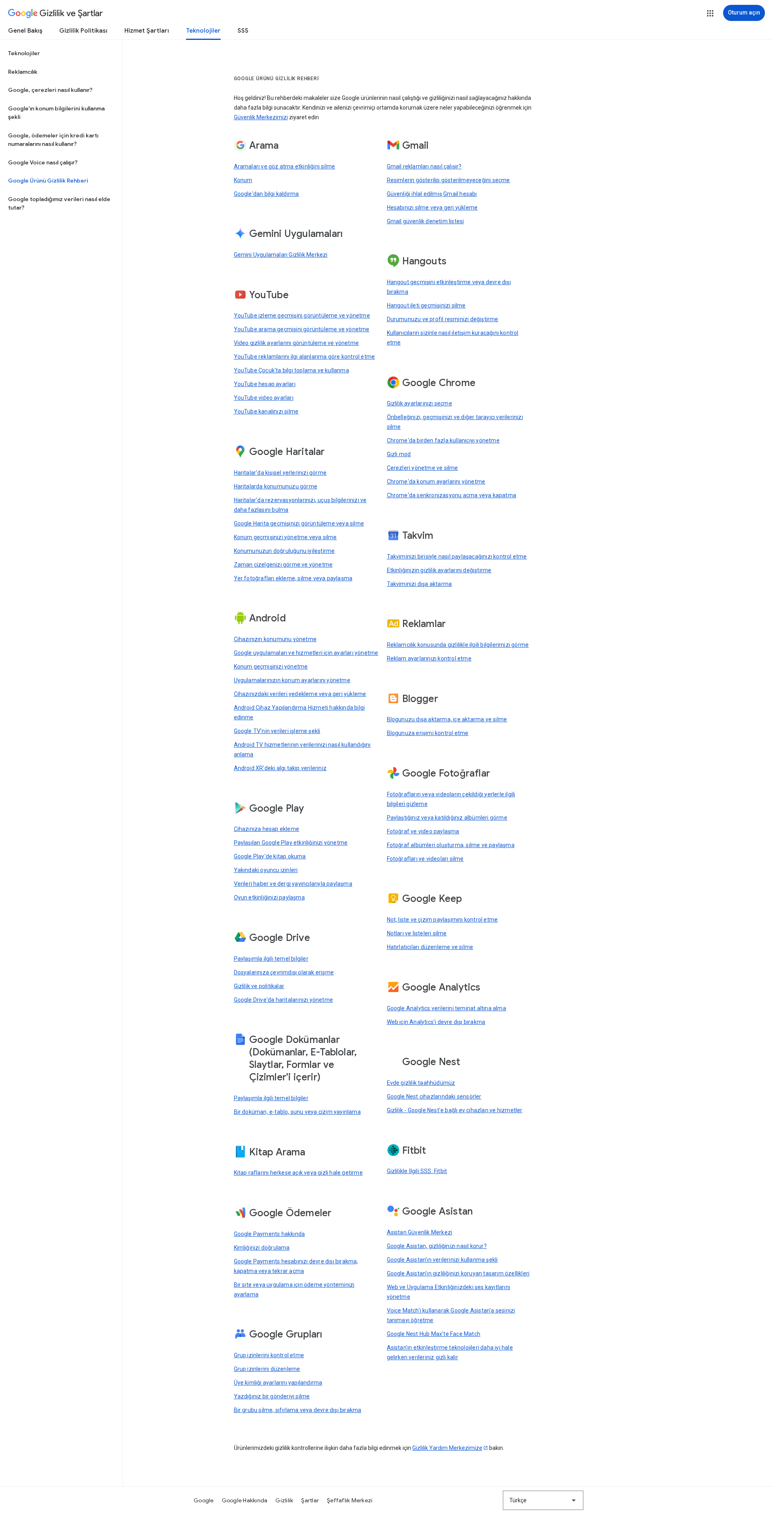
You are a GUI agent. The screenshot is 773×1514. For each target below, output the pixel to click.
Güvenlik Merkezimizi (261, 117)
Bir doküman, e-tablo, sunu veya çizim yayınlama (297, 1112)
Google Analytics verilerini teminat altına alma (446, 1008)
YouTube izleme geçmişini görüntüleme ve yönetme (302, 315)
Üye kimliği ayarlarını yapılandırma (278, 1382)
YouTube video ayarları (263, 398)
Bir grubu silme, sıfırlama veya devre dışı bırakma (298, 1410)
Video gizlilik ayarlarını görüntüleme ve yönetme (296, 343)
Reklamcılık (22, 71)
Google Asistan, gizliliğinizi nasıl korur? (437, 1246)
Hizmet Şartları (146, 30)
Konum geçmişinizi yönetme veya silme (285, 537)
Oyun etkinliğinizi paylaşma (269, 897)
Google (204, 1500)
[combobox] (543, 1500)
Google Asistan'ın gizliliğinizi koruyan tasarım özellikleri (458, 1273)
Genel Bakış (25, 30)
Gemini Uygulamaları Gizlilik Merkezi (281, 254)
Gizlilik (284, 1500)
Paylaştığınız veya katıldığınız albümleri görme (447, 817)
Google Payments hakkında (269, 1234)
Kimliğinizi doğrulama (262, 1247)
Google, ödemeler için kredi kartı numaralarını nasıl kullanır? (53, 140)
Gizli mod (399, 454)
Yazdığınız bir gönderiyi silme (272, 1396)
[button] (710, 13)
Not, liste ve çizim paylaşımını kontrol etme (442, 919)
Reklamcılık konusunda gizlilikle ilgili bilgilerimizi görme (458, 645)
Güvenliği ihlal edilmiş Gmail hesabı (432, 194)
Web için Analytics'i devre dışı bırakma (436, 1022)
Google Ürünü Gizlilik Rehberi (48, 180)
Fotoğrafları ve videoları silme (425, 859)
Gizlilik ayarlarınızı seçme (419, 403)
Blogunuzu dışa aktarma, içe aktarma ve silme (447, 719)
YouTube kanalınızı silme (266, 411)
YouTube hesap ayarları (265, 384)
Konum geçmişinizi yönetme (271, 666)
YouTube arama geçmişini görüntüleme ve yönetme (302, 329)
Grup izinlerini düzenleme (267, 1369)
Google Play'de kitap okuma (270, 856)
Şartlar (310, 1500)
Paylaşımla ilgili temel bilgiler (271, 958)
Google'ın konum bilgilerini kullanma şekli (56, 113)
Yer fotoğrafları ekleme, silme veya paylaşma (293, 578)
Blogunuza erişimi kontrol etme (428, 733)
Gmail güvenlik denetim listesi (425, 221)
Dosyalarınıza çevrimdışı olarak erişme (284, 972)
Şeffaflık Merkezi (349, 1500)
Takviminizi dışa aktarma (419, 584)
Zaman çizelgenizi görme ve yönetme (283, 564)
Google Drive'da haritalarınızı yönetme (283, 1000)
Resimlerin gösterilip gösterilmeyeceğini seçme (448, 180)
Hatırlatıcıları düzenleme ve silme (430, 947)
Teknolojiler (203, 30)
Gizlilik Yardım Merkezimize (447, 1448)
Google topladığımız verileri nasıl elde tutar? (59, 203)
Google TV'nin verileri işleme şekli (277, 731)
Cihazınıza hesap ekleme (267, 829)
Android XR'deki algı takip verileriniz (280, 768)
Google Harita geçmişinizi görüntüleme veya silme (299, 523)
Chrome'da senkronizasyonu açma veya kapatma (452, 495)
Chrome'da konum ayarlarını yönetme (436, 481)
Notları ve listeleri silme (417, 933)
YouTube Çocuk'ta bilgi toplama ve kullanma (291, 370)
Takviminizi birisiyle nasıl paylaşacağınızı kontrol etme (457, 556)
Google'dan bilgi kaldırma (266, 194)
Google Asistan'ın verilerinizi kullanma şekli (442, 1259)
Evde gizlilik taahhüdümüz (421, 1083)
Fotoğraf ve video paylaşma (423, 831)
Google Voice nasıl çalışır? (43, 162)
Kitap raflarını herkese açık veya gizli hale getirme (298, 1172)
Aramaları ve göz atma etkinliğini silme (284, 166)
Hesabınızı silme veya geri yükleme (432, 207)
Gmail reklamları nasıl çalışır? (424, 166)
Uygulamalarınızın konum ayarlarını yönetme (292, 680)
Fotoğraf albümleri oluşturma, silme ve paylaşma (451, 845)
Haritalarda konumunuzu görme (276, 486)
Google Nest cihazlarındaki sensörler (434, 1096)
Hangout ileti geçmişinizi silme (426, 305)
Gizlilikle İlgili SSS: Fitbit (417, 1171)
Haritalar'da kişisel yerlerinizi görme (280, 472)
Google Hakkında (245, 1500)
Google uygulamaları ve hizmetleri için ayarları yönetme (306, 653)
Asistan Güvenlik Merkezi (420, 1232)
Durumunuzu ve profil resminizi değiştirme (442, 319)
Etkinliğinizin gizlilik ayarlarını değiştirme (439, 570)
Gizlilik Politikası (83, 30)
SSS (243, 30)
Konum (243, 180)
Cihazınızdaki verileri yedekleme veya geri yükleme (300, 694)
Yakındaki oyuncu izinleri (266, 870)
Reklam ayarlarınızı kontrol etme (429, 658)
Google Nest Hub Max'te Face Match (434, 1334)
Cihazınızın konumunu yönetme (275, 639)
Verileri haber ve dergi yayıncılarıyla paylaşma (293, 884)
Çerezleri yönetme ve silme (422, 468)
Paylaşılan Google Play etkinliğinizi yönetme (291, 842)
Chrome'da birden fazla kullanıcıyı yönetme (443, 440)
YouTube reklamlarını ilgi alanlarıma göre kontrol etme (304, 356)
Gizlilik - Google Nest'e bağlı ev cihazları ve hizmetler (455, 1110)
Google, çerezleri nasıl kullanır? (50, 89)
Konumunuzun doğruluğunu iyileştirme (284, 551)
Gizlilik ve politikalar (259, 986)
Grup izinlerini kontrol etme (269, 1355)
